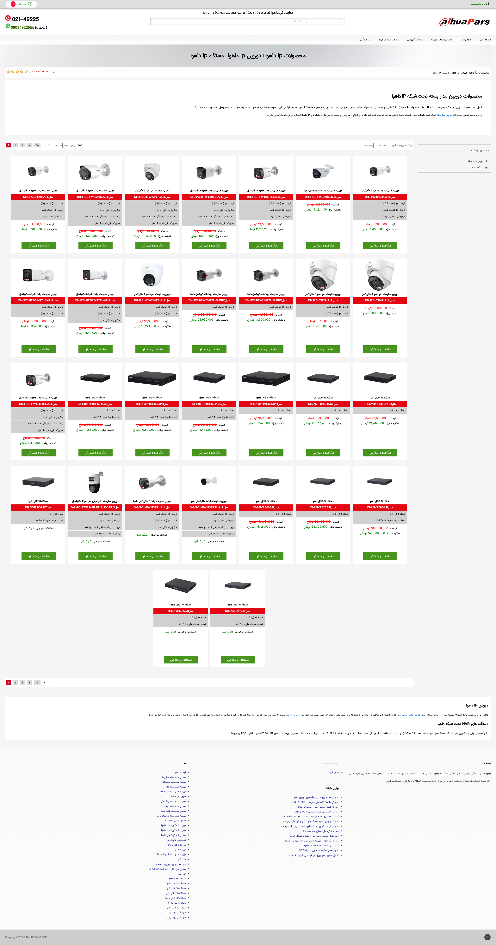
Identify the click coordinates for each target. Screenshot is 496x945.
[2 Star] (13, 71)
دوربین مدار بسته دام (176, 786)
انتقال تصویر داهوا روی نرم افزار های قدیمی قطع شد (313, 855)
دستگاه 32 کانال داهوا (175, 898)
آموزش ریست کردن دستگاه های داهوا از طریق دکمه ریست (310, 826)
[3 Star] (17, 71)
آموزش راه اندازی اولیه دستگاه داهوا (321, 845)
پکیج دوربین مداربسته (175, 820)
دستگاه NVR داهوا (177, 878)
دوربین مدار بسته (475, 161)
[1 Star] (8, 71)
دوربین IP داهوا (293, 714)
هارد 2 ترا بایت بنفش (175, 912)
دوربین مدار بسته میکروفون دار (171, 815)
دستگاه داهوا (477, 167)
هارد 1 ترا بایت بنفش (176, 907)
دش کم (182, 859)
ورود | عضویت (478, 3)
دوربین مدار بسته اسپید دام (173, 791)
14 (37, 145)
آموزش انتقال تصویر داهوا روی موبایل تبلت (318, 807)
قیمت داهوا (180, 772)
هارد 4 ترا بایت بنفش (175, 917)
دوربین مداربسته (444, 115)
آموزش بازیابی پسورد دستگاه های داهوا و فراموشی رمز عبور (310, 821)
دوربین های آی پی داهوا (408, 714)
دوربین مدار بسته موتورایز (174, 777)
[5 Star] (26, 71)
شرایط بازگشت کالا (177, 844)
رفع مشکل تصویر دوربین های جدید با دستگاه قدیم (314, 836)
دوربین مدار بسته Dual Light (171, 854)
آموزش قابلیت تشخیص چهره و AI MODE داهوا (315, 802)
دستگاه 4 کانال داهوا (176, 883)
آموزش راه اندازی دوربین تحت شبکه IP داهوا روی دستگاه (310, 840)
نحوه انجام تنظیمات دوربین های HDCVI (318, 850)
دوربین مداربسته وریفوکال (174, 782)
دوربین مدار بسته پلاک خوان (172, 801)
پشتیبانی (334, 772)
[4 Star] (22, 71)
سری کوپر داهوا (178, 796)
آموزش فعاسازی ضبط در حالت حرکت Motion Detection (309, 816)
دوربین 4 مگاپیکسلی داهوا (173, 835)
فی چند (182, 873)
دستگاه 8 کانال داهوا (176, 888)
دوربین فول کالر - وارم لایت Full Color (167, 869)
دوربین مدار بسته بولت (175, 806)
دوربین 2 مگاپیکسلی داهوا (173, 825)
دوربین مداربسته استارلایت (173, 811)
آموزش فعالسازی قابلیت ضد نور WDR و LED (316, 811)
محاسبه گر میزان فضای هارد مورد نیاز (320, 831)
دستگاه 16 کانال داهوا (175, 893)
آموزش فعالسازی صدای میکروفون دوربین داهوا (316, 797)
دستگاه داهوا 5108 (177, 902)
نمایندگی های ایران (176, 840)
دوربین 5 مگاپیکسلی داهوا (173, 830)
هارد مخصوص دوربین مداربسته (171, 864)
